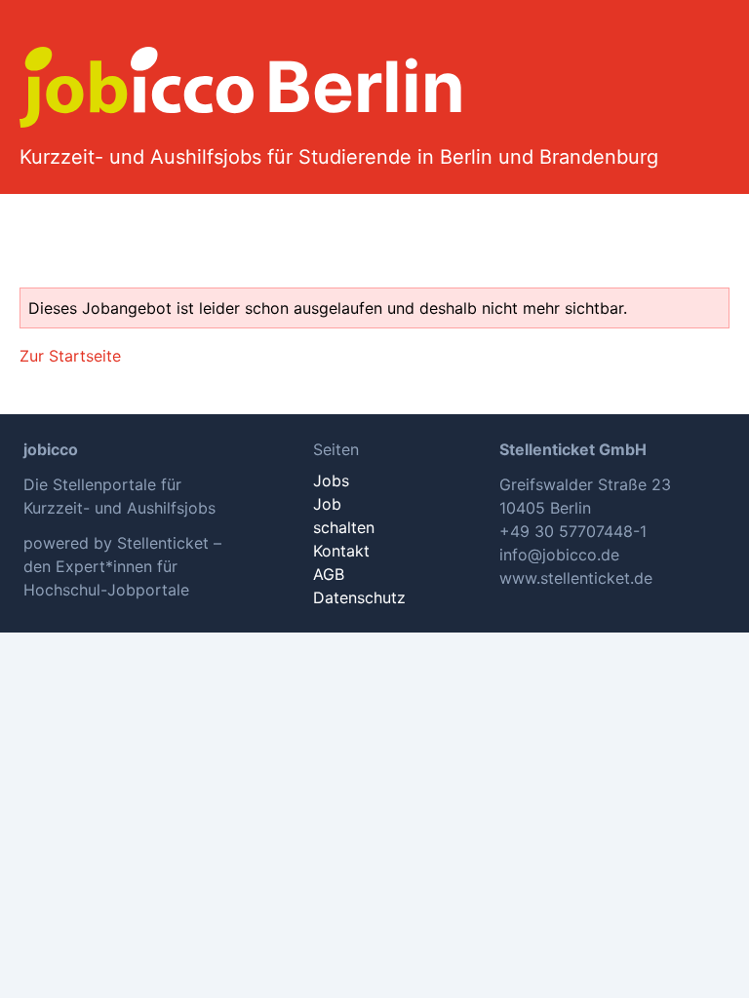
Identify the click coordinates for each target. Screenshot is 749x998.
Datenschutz (359, 597)
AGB (328, 574)
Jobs (331, 480)
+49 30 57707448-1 (573, 531)
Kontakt (341, 550)
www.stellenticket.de (575, 578)
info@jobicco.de (559, 554)
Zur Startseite (70, 355)
